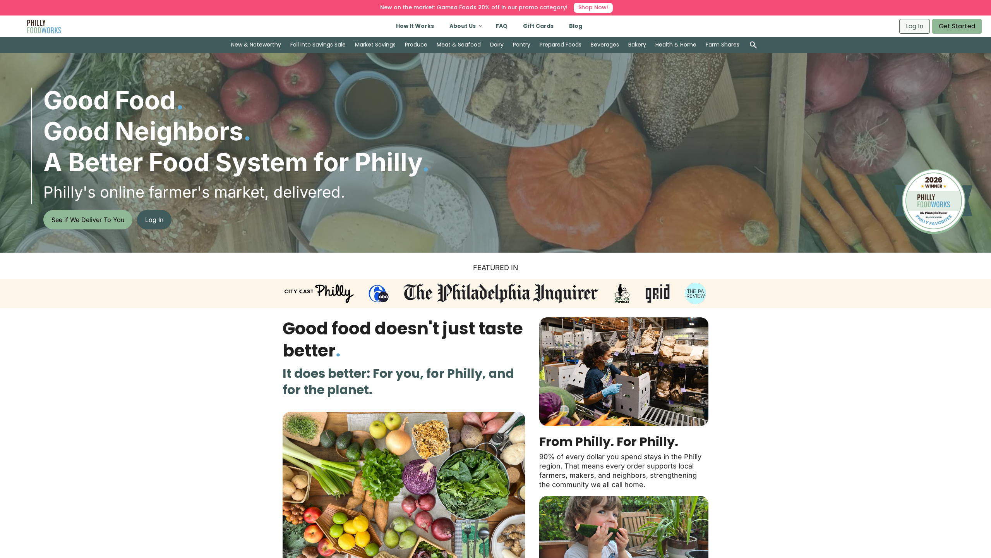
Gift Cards (538, 26)
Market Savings (375, 44)
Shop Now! (593, 7)
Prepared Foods (560, 44)
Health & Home (675, 44)
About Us (462, 26)
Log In (914, 26)
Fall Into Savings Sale (318, 44)
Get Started (957, 26)
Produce (416, 44)
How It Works (415, 26)
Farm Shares (722, 44)
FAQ (502, 26)
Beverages (605, 44)
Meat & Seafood (459, 44)
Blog (575, 26)
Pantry (521, 44)
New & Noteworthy (256, 44)
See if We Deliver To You (87, 220)
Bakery (637, 44)
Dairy (497, 44)
